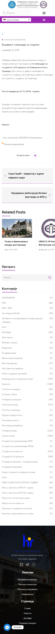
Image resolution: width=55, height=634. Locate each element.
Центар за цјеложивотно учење (27, 513)
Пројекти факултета (27, 415)
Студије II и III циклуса (27, 456)
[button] (44, 13)
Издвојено (27, 348)
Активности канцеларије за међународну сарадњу (27, 320)
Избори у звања (27, 342)
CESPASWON (27, 298)
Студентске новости (27, 451)
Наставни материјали (27, 368)
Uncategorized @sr (27, 313)
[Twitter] (27, 564)
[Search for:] (27, 277)
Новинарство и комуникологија (27, 379)
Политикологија (27, 404)
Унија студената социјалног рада (27, 472)
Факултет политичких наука (27, 498)
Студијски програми (27, 467)
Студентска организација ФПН (27, 441)
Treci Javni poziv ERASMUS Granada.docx (22, 137)
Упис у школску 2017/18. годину (27, 493)
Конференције (27, 353)
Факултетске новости (27, 503)
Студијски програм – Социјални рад (27, 462)
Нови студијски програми (27, 373)
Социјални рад (27, 430)
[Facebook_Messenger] (7, 627)
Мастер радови (27, 363)
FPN (27, 303)
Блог (27, 327)
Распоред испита (27, 420)
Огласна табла (27, 394)
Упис (27, 477)
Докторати (27, 337)
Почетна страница (27, 410)
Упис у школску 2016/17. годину (27, 487)
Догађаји (27, 332)
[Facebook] (21, 564)
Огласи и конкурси (27, 389)
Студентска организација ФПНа (27, 446)
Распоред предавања (27, 425)
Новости (27, 384)
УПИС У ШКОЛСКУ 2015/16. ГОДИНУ (27, 482)
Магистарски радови (27, 358)
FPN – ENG (27, 308)
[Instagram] (33, 564)
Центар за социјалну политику (27, 508)
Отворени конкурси (27, 399)
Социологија (27, 436)
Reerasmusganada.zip (13, 144)
